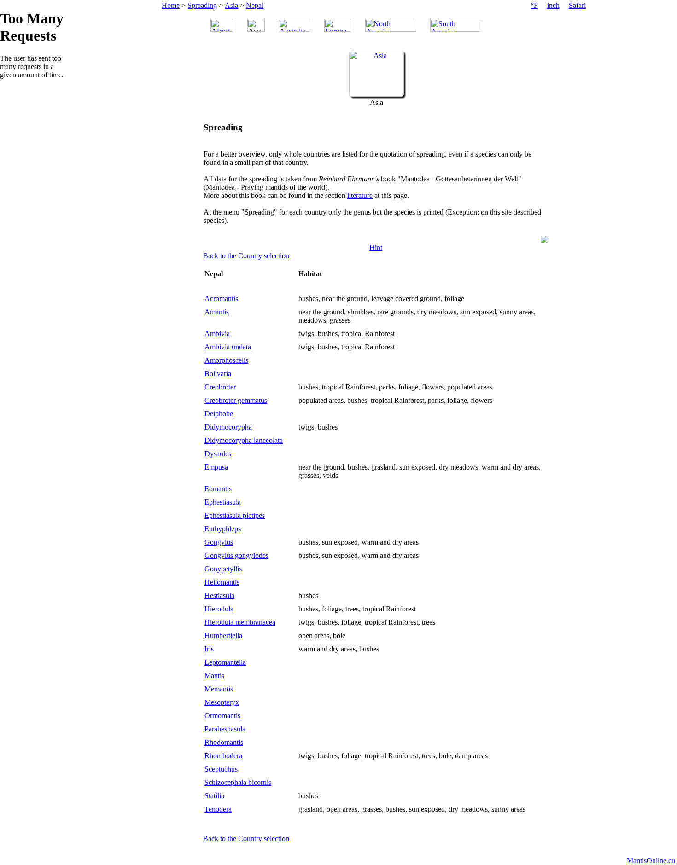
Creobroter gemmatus (235, 400)
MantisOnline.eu (651, 861)
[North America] (390, 25)
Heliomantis (221, 582)
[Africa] (221, 25)
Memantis (218, 689)
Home (171, 5)
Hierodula (218, 609)
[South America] (455, 25)
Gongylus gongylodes (236, 555)
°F (534, 5)
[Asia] (376, 94)
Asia (231, 5)
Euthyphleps (222, 529)
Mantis (214, 675)
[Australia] (294, 25)
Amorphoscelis (226, 360)
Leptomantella (225, 662)
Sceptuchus (221, 769)
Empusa (216, 467)
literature (360, 195)
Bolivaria (217, 373)
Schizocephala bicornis (237, 782)
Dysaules (217, 454)
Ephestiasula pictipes (234, 515)
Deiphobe (218, 414)
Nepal (254, 5)
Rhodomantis (223, 742)
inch (553, 5)
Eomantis (218, 489)
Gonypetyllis (223, 569)
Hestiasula (219, 595)
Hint (375, 247)
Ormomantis (222, 716)
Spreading (202, 5)
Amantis (216, 312)
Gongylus (218, 542)
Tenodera (218, 809)
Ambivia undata (227, 347)
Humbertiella (223, 635)
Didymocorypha (228, 427)
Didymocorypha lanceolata (243, 440)
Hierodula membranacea (239, 622)
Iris (209, 649)
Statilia (214, 796)
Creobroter (220, 387)
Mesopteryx (221, 702)
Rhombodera (223, 756)
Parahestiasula (224, 729)
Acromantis (221, 298)
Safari (577, 5)
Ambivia (217, 333)
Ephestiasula (222, 502)
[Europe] (337, 25)
